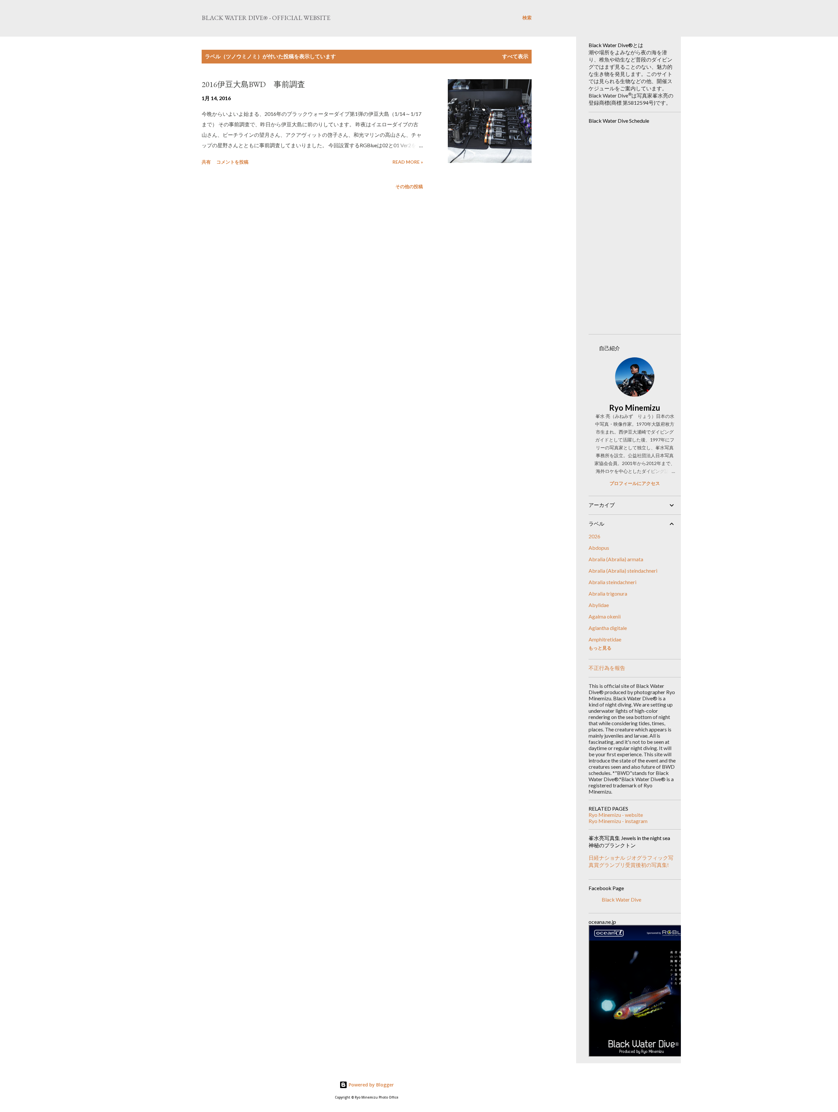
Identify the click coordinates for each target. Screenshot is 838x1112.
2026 (594, 536)
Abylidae (599, 605)
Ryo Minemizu (634, 407)
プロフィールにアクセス (635, 483)
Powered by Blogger (370, 1085)
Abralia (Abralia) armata (616, 559)
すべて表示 (515, 56)
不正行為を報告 (607, 668)
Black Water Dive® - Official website (266, 17)
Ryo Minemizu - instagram (618, 821)
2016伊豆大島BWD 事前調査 (253, 84)
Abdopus (599, 548)
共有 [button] (206, 162)
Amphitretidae (605, 639)
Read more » (407, 162)
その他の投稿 (409, 186)
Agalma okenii (605, 616)
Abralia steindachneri (612, 582)
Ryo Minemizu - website (616, 815)
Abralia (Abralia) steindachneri (623, 570)
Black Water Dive (621, 899)
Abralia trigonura (608, 593)
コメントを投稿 (232, 162)
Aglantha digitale (608, 628)
